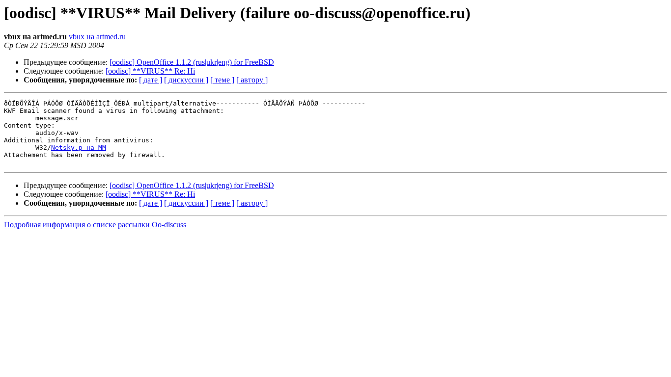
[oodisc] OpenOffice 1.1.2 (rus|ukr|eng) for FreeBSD (192, 62)
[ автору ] (252, 80)
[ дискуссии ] (186, 80)
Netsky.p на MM (78, 147)
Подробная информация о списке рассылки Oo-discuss (95, 224)
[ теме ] (222, 80)
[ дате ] (150, 80)
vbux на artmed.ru (97, 36)
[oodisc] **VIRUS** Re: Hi (150, 71)
